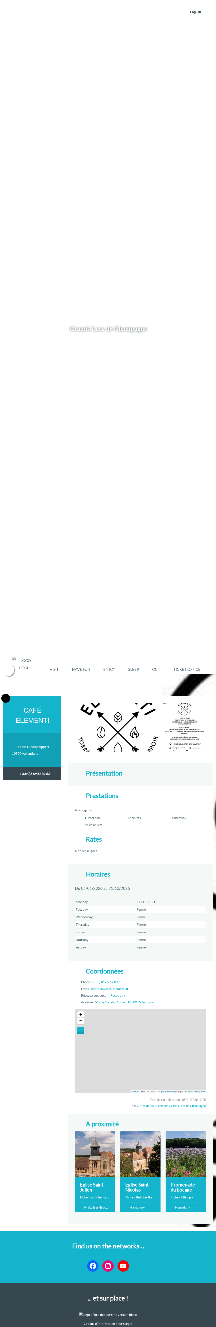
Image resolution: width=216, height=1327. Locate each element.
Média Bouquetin (196, 1091)
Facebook (118, 995)
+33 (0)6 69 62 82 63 (35, 774)
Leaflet (135, 1091)
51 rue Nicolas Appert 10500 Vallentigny (124, 1002)
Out (156, 669)
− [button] (80, 1020)
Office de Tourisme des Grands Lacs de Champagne (171, 1106)
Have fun (81, 669)
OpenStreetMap (167, 1091)
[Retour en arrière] (5, 698)
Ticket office (186, 669)
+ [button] (80, 1014)
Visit (54, 669)
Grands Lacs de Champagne (108, 328)
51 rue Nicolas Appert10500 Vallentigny (30, 750)
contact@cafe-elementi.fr (109, 989)
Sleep (133, 669)
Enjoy (109, 669)
